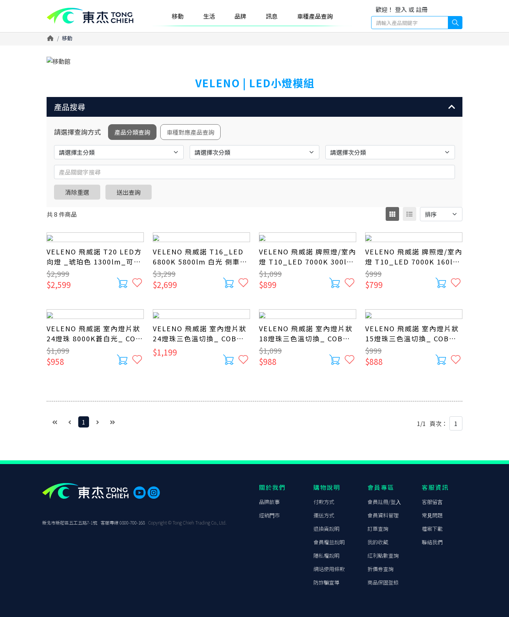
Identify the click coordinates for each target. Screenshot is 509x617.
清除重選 (77, 192)
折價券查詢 (380, 569)
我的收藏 (377, 542)
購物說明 (326, 487)
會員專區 (380, 487)
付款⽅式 (323, 501)
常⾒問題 (432, 515)
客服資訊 (435, 487)
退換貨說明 (326, 528)
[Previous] (69, 421)
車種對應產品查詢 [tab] (190, 132)
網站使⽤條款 (329, 569)
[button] (254, 107)
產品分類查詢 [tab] (132, 132)
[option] (254, 61)
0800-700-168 (132, 522)
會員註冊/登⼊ (384, 501)
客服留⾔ (432, 501)
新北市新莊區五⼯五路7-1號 (69, 522)
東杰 (90, 15)
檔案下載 (432, 528)
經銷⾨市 (269, 515)
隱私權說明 (326, 555)
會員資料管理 (383, 515)
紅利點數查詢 (383, 555)
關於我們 (272, 487)
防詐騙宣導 (326, 582)
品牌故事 (269, 501)
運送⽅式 (323, 515)
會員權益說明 (329, 542)
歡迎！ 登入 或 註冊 (402, 9)
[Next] (97, 421)
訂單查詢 (377, 528)
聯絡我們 (432, 542)
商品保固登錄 (383, 582)
